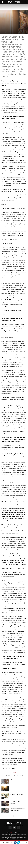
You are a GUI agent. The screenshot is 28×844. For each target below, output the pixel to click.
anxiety (6, 768)
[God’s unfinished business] (5, 788)
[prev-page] (13, 816)
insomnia (13, 768)
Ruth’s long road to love (15, 779)
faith (9, 768)
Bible (3, 797)
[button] (2, 2)
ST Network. (12, 832)
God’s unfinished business (16, 787)
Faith (3, 783)
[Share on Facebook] (15, 842)
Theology (3, 790)
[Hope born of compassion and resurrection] (5, 803)
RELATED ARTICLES (14, 772)
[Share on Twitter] (18, 842)
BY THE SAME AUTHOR (14, 775)
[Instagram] (14, 827)
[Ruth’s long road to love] (5, 781)
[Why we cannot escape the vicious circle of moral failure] (5, 810)
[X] (18, 827)
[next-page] (15, 816)
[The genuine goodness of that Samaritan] (5, 796)
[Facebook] (10, 827)
